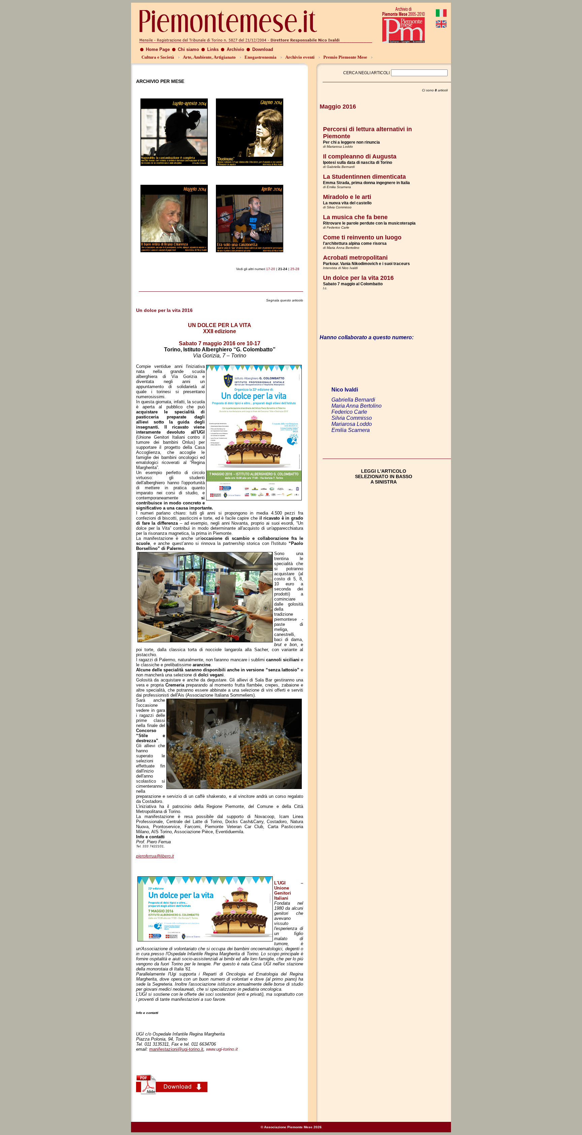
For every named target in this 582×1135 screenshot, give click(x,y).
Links (213, 49)
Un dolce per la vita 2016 (358, 277)
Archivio (235, 49)
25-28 (294, 269)
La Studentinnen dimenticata (364, 176)
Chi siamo (188, 49)
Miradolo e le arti (347, 197)
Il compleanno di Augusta (359, 156)
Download (262, 49)
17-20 (270, 269)
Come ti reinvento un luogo (362, 237)
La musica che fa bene (355, 217)
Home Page (158, 49)
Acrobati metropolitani (355, 257)
